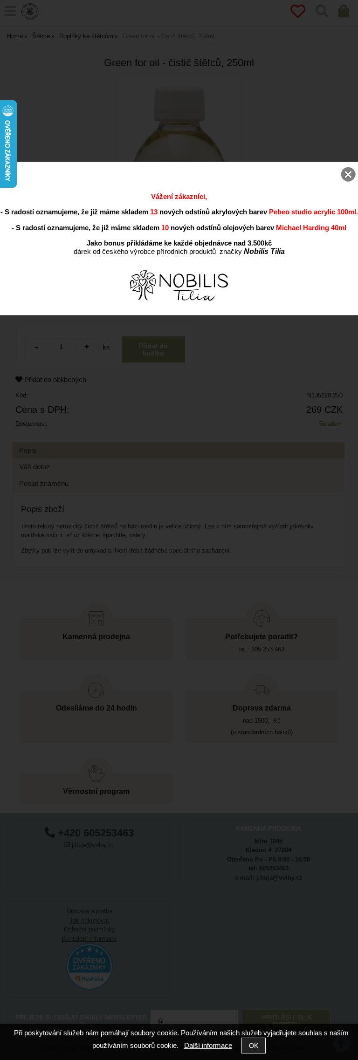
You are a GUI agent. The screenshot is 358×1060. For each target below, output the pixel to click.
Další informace (208, 1045)
